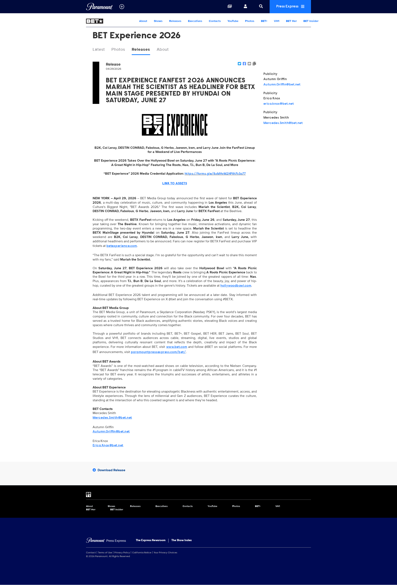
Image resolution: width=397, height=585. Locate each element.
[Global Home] (99, 6)
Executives (195, 21)
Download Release (111, 470)
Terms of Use (105, 552)
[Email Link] (249, 64)
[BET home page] (198, 494)
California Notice (141, 552)
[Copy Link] (254, 64)
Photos (249, 21)
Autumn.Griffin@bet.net (282, 84)
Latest (99, 49)
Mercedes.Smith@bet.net (283, 123)
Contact (91, 552)
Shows (158, 21)
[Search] (261, 6)
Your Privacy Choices (165, 552)
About (143, 21)
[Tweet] (239, 64)
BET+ (264, 21)
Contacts (215, 21)
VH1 (276, 21)
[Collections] (229, 6)
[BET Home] (111, 21)
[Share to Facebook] (244, 64)
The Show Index (181, 540)
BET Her (291, 21)
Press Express (287, 6)
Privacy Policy (122, 552)
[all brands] (122, 6)
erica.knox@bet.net (278, 104)
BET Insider (310, 21)
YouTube (232, 21)
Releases (175, 21)
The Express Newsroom (150, 540)
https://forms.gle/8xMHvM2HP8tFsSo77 (215, 173)
